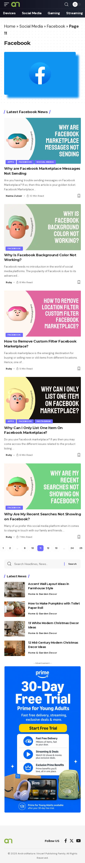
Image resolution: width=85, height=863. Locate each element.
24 (72, 548)
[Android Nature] (15, 4)
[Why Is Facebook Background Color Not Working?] (42, 227)
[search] (66, 4)
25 (80, 548)
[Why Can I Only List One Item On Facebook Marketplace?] (42, 400)
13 (56, 548)
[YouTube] (78, 841)
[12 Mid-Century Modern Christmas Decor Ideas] (14, 648)
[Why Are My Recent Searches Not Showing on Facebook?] (42, 486)
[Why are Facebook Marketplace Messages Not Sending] (42, 141)
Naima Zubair (14, 196)
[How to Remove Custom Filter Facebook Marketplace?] (42, 314)
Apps (11, 162)
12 (48, 548)
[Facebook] (65, 841)
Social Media (31, 26)
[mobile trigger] (7, 4)
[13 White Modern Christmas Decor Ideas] (14, 628)
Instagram (44, 421)
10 (32, 548)
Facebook (56, 26)
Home (9, 26)
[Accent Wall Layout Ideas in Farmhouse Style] (14, 589)
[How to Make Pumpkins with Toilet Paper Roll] (14, 609)
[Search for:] (37, 563)
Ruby (9, 282)
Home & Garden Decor (42, 594)
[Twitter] (72, 841)
